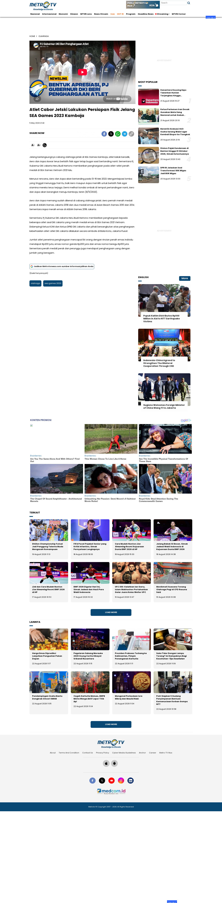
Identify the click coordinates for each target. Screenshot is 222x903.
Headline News (146, 14)
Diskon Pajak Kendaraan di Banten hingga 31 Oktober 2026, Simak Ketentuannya (174, 151)
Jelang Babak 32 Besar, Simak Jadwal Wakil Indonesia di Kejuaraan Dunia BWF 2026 (172, 547)
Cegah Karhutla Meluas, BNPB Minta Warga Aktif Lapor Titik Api (89, 699)
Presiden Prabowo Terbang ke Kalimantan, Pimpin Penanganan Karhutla (131, 656)
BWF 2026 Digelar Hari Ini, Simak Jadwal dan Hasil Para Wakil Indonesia (89, 589)
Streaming (163, 14)
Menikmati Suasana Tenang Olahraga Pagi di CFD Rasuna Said (171, 589)
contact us (87, 752)
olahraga (35, 283)
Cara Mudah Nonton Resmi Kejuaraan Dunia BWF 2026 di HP (129, 547)
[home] (111, 743)
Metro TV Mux (165, 752)
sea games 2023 (53, 283)
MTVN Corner (179, 14)
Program (130, 14)
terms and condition (69, 752)
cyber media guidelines (124, 752)
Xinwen (74, 14)
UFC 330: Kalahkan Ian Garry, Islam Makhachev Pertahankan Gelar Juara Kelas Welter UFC (131, 589)
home (32, 36)
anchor (142, 752)
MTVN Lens (86, 14)
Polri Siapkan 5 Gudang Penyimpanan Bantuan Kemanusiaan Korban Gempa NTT (172, 700)
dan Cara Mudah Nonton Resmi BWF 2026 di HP (48, 589)
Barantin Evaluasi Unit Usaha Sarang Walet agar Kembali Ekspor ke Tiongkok (175, 132)
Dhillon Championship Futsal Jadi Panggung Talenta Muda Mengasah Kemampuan (47, 547)
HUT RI (120, 14)
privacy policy (102, 752)
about (53, 752)
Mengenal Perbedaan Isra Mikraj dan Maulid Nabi (128, 697)
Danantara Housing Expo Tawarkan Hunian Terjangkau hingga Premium (173, 94)
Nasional (35, 14)
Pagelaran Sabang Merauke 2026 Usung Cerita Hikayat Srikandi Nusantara (88, 656)
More (185, 278)
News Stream (101, 14)
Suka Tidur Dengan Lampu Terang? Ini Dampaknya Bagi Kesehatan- (171, 656)
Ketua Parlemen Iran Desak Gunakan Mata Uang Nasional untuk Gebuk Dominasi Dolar (174, 113)
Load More (111, 612)
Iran (113, 14)
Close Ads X (211, 18)
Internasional (49, 14)
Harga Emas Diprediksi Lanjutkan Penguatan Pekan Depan (47, 656)
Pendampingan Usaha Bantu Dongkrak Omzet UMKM (47, 697)
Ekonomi (63, 14)
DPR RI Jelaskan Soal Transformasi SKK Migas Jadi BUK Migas (173, 170)
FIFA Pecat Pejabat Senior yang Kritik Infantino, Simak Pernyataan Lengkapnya (90, 547)
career (152, 752)
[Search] (188, 3)
